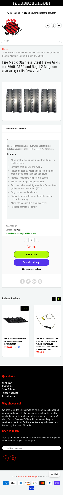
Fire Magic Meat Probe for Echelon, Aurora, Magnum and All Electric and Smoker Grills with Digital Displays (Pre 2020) (47, 344)
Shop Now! (7, 382)
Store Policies (8, 389)
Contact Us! (7, 386)
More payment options (31, 269)
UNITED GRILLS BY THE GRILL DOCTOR (31, 3)
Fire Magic (17, 230)
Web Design (32, 476)
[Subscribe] (57, 448)
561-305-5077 (16, 12)
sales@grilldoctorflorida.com (42, 12)
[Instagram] (13, 458)
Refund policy (8, 396)
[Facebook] (6, 458)
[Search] (59, 40)
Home (5, 49)
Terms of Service (10, 392)
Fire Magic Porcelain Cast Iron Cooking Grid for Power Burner (15, 341)
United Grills (22, 476)
